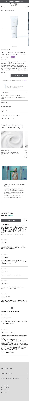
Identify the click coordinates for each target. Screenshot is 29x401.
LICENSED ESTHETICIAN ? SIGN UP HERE (14, 1)
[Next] (27, 29)
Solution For (4, 92)
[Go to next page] (19, 308)
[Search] (4, 7)
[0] (27, 7)
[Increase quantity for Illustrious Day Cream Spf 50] (9, 75)
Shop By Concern (7, 373)
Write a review (11, 220)
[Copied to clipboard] (13, 118)
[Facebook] (2, 118)
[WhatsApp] (10, 118)
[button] (4, 49)
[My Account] (25, 7)
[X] (5, 118)
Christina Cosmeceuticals (10, 378)
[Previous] (2, 29)
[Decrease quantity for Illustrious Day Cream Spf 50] (2, 75)
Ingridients (4, 111)
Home (2, 10)
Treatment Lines (6, 368)
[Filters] (23, 220)
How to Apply (5, 102)
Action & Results (6, 106)
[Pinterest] (8, 118)
